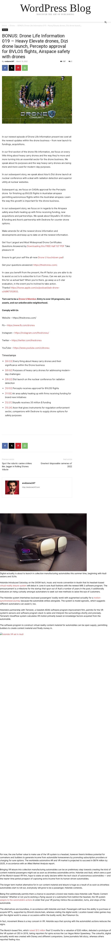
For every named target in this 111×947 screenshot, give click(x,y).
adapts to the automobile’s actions (16, 900)
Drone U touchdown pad (50, 257)
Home (4, 25)
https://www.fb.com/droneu (21, 325)
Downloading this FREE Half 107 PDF (45, 246)
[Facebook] (5, 68)
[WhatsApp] (25, 68)
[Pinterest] (18, 68)
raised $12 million (37, 930)
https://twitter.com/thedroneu (27, 340)
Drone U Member (27, 299)
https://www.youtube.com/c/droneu (31, 347)
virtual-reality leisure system (13, 585)
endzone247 (9, 61)
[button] (105, 22)
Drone (12, 25)
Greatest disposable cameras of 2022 (56, 465)
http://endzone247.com (31, 487)
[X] (11, 68)
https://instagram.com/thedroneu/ (31, 332)
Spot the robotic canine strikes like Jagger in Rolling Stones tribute (17, 466)
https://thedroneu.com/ (45, 265)
